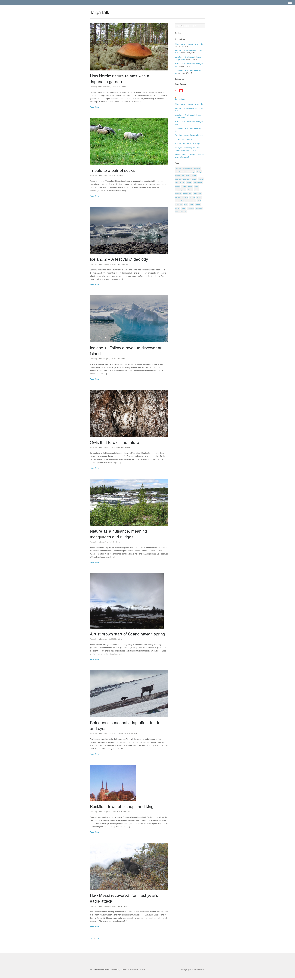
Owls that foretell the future (114, 442)
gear (176, 182)
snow (185, 204)
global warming (198, 182)
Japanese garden (180, 190)
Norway (177, 197)
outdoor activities (180, 201)
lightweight (178, 193)
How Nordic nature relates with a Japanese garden (119, 78)
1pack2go (178, 168)
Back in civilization (123, 811)
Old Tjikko (185, 197)
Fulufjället (193, 179)
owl (188, 201)
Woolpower (183, 212)
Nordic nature (197, 193)
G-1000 (201, 179)
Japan (196, 186)
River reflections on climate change (187, 143)
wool (176, 212)
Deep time (178, 179)
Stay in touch (180, 99)
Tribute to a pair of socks (112, 170)
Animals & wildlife (123, 447)
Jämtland (189, 190)
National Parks (187, 193)
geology (182, 182)
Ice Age (184, 186)
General (134, 733)
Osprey (199, 197)
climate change (190, 172)
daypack (193, 175)
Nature (128, 264)
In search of (121, 86)
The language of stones (183, 139)
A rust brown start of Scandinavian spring (127, 634)
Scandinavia (178, 204)
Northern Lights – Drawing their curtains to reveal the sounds (189, 155)
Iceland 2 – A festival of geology (119, 259)
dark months (185, 175)
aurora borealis (179, 172)
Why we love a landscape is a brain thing (189, 44)
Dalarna (177, 175)
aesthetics (197, 168)
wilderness (199, 208)
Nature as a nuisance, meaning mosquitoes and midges (118, 534)
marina (100, 86)
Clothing (120, 175)
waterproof (191, 208)
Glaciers (189, 182)
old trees (192, 197)
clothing (199, 172)
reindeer (193, 201)
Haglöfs (177, 186)
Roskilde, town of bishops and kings (123, 806)
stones (191, 204)
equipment (186, 179)
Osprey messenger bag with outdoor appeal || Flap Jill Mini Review (188, 148)
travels (177, 208)
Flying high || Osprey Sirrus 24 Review (189, 135)
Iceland (190, 186)
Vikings (183, 208)
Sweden (198, 204)
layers (196, 190)
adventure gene (187, 168)
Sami (199, 201)
